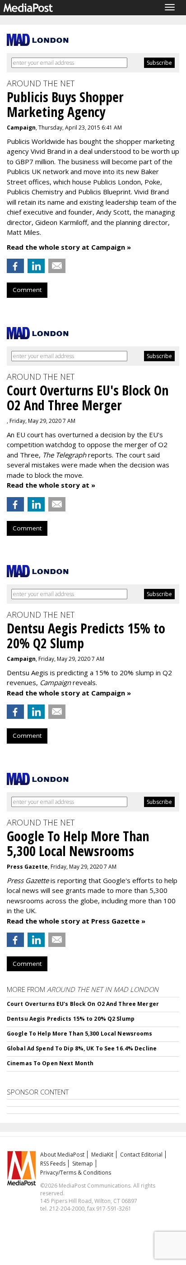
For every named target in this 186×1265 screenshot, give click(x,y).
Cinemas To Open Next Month (50, 1063)
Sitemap (82, 1163)
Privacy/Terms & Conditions (75, 1172)
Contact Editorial (141, 1154)
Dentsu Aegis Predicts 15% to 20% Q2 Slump (71, 1019)
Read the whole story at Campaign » (69, 246)
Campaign (21, 127)
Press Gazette (27, 866)
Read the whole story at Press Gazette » (76, 920)
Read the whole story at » (51, 484)
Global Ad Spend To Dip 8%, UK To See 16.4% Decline (82, 1048)
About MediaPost (62, 1154)
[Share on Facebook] (15, 266)
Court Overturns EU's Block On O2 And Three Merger (83, 1004)
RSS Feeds (52, 1163)
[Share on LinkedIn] (36, 266)
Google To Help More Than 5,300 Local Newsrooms (80, 1033)
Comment (27, 290)
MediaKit (102, 1154)
